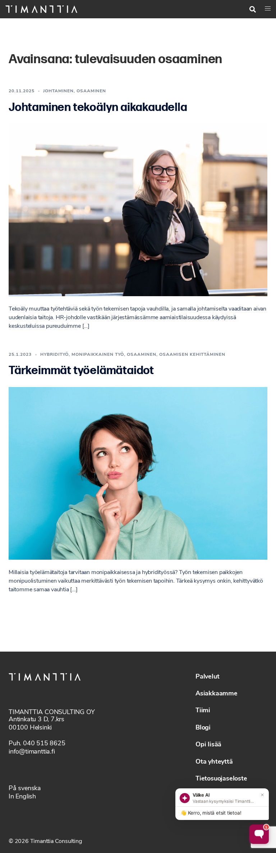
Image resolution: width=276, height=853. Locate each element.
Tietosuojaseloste (221, 779)
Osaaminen (91, 91)
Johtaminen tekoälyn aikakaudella (98, 108)
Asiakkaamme (217, 694)
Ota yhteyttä (214, 762)
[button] (252, 9)
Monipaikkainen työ (98, 355)
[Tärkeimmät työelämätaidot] (138, 473)
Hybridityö (54, 355)
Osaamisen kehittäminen (192, 355)
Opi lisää (208, 745)
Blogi (203, 728)
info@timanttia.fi (32, 752)
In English (22, 797)
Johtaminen (58, 91)
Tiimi (203, 711)
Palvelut (207, 677)
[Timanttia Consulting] (41, 9)
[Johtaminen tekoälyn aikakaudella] (138, 210)
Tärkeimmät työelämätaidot (81, 371)
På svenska (25, 789)
